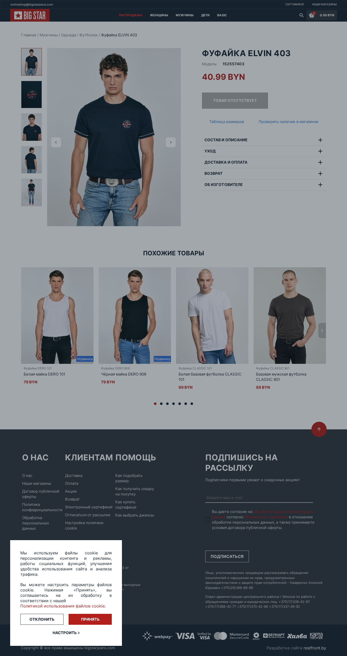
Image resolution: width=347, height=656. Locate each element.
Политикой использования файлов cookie (62, 605)
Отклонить (41, 619)
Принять (90, 619)
